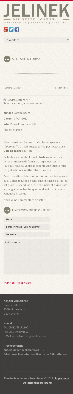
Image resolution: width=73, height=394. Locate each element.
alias (26, 103)
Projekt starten (13, 129)
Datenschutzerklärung (37, 382)
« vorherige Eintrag (12, 88)
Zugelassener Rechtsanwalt (21, 349)
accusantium (14, 103)
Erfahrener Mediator (17, 354)
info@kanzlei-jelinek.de (26, 336)
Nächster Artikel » (61, 88)
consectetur (37, 103)
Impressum (62, 378)
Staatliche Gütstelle (48, 354)
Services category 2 (18, 99)
